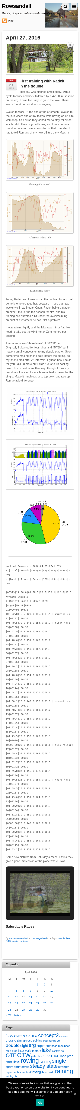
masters (56, 1051)
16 (44, 997)
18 (9, 1003)
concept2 (48, 1035)
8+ (27, 1036)
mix (62, 1051)
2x (11, 1036)
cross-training (15, 1040)
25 (9, 1009)
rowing (15, 941)
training (24, 941)
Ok (40, 1102)
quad (46, 1056)
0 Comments (70, 46)
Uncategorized (39, 938)
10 (51, 990)
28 (30, 1009)
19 (16, 1003)
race (55, 1055)
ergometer (43, 1046)
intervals (25, 1051)
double (61, 938)
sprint (9, 1066)
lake (68, 938)
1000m (33, 1036)
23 (44, 1003)
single (59, 1061)
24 (51, 1003)
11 (9, 997)
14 (30, 997)
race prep (66, 1056)
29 (37, 1009)
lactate (36, 1050)
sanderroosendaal (18, 938)
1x (7, 1036)
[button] (30, 904)
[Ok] (75, 1094)
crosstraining (49, 1040)
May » (17, 1015)
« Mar (9, 1015)
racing (9, 1062)
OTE (11, 1055)
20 (23, 1003)
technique (19, 1072)
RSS (11, 20)
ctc (59, 1040)
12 (16, 997)
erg (32, 1045)
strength (63, 1066)
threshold (47, 1072)
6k (24, 1036)
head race (57, 1046)
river (16, 1061)
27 (23, 1009)
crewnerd (64, 1036)
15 (37, 997)
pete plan (36, 1056)
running (45, 1061)
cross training (33, 1040)
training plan (12, 1076)
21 (30, 1003)
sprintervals (21, 1066)
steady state (44, 1066)
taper (9, 1072)
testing (36, 1072)
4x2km (18, 1036)
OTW (8, 941)
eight (24, 1046)
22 (37, 1003)
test (28, 1072)
